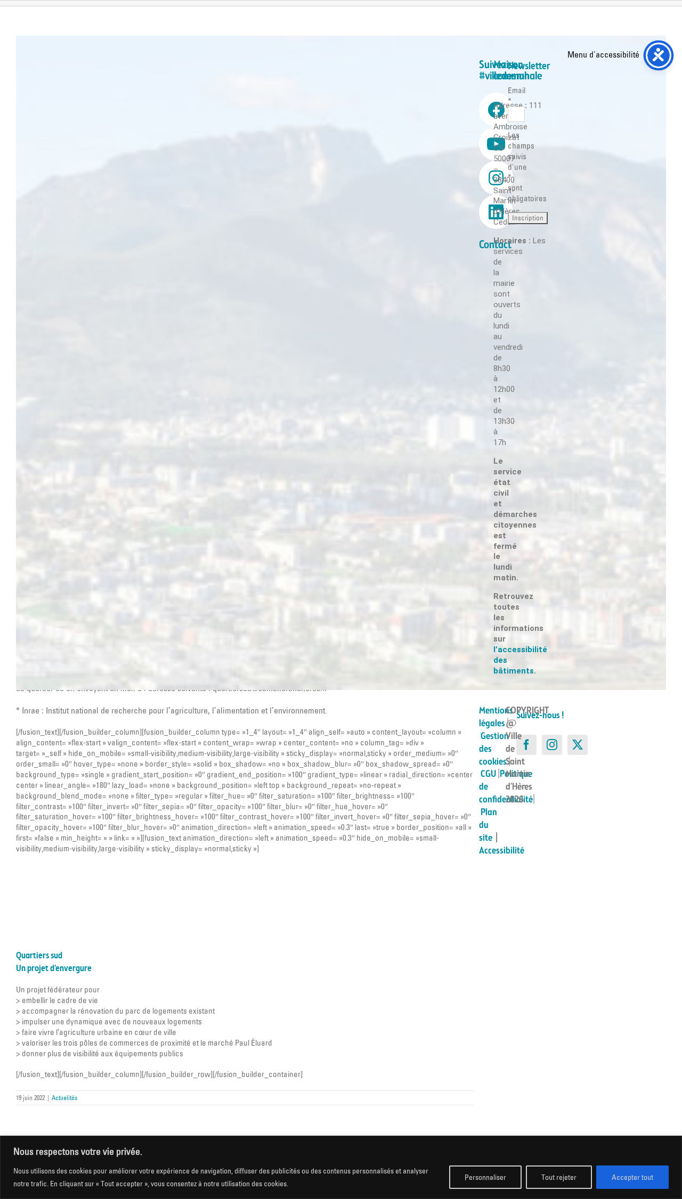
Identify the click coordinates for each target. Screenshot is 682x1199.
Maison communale (517, 71)
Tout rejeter (559, 1177)
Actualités (64, 1098)
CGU (488, 774)
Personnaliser (485, 1177)
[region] (341, 1167)
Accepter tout (632, 1177)
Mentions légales (496, 717)
